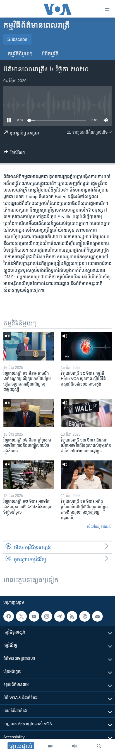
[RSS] (72, 616)
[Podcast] (84, 616)
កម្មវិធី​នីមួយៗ (20, 54)
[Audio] (74, 746)
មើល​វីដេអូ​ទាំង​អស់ (99, 526)
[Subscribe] (97, 616)
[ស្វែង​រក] (99, 746)
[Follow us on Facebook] (8, 616)
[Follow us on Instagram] (46, 616)
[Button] (14, 153)
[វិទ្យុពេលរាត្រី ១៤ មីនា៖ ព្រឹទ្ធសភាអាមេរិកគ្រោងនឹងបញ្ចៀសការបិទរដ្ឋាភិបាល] (28, 413)
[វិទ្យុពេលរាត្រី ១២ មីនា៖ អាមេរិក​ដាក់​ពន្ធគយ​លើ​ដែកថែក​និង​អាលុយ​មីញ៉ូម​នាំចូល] (28, 474)
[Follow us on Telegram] (59, 616)
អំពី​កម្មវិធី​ (50, 54)
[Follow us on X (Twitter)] (21, 616)
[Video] (50, 746)
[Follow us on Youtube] (34, 616)
